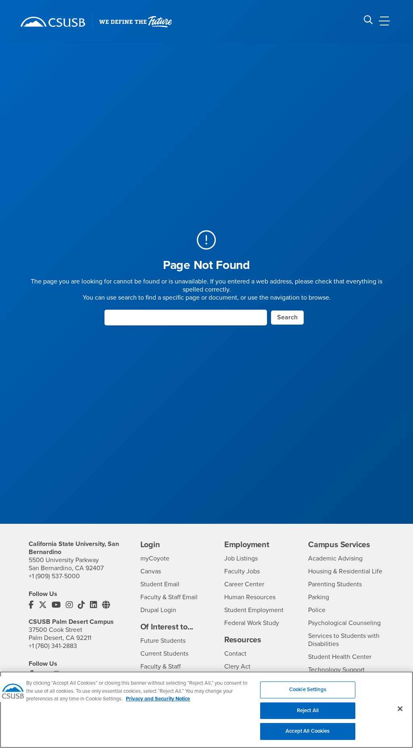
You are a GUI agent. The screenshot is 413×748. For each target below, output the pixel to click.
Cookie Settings (307, 689)
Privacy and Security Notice (158, 699)
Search (287, 317)
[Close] (400, 709)
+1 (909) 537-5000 (54, 576)
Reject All (308, 710)
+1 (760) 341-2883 (53, 646)
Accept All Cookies (308, 731)
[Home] (53, 21)
